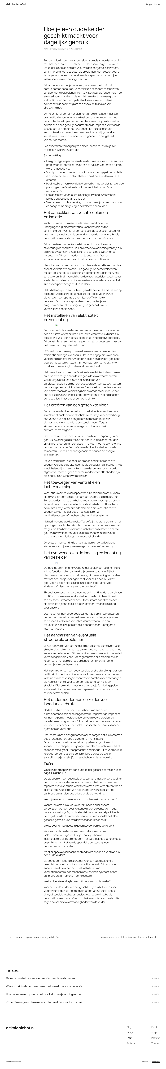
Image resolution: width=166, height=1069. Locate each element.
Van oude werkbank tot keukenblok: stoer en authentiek (128, 937)
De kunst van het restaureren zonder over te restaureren (40, 978)
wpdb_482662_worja (60, 49)
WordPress (156, 1061)
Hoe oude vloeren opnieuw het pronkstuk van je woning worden (44, 994)
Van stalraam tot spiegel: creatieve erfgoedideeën (34, 937)
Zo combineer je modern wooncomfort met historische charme (44, 1002)
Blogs (149, 4)
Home (157, 4)
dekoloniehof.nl (16, 4)
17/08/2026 (155, 978)
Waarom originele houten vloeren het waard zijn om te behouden (45, 986)
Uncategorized (76, 49)
